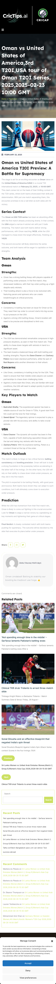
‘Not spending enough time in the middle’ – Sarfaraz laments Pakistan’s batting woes (24, 639)
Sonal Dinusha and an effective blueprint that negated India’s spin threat (25, 741)
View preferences (28, 978)
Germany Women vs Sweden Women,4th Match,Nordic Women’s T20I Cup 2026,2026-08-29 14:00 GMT (27, 919)
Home (4, 99)
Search (7, 794)
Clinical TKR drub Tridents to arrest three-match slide (27, 690)
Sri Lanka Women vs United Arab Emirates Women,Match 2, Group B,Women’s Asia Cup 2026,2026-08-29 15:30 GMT (26, 872)
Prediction (13, 99)
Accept (28, 963)
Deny (28, 970)
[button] (52, 941)
